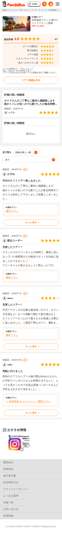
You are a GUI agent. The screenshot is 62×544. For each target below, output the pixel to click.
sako (9, 364)
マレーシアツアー (32, 10)
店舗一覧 (8, 502)
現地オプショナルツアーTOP (13, 10)
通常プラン (12, 211)
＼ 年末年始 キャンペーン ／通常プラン (28, 401)
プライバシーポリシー (16, 489)
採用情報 (8, 515)
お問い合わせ (10, 509)
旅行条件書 (9, 475)
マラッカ (44, 10)
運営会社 (8, 462)
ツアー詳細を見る (31, 80)
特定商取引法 (10, 482)
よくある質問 (10, 495)
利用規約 (8, 469)
